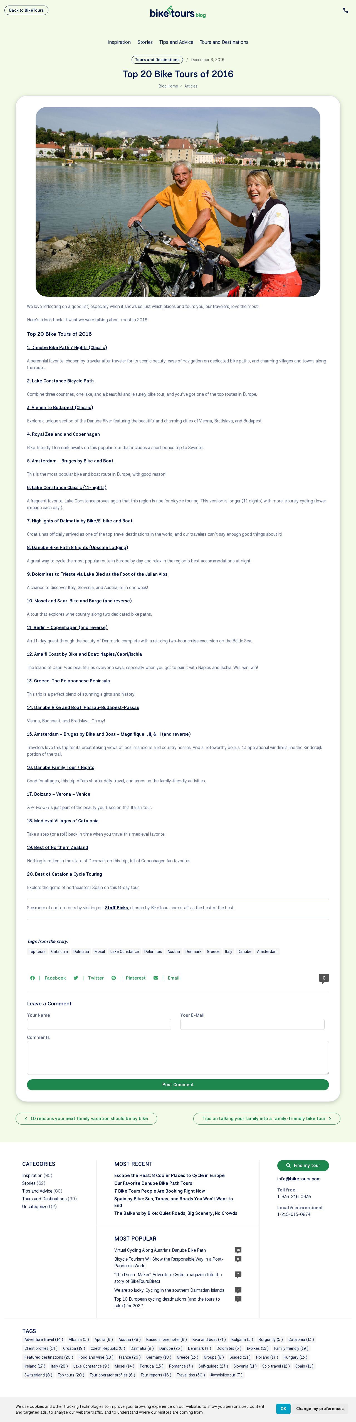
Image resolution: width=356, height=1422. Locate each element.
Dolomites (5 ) (229, 1348)
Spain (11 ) (304, 1366)
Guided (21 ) (240, 1357)
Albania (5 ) (79, 1339)
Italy (228, 951)
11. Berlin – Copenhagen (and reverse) (67, 627)
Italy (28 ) (59, 1366)
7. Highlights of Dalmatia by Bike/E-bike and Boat (80, 521)
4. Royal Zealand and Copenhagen (63, 434)
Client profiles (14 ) (41, 1348)
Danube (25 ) (170, 1348)
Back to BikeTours (26, 10)
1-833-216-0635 (294, 1197)
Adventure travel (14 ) (43, 1339)
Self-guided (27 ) (213, 1366)
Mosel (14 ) (124, 1366)
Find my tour (306, 1165)
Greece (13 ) (187, 1357)
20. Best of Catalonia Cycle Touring (64, 874)
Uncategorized (36, 1207)
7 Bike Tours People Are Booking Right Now (159, 1191)
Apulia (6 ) (104, 1339)
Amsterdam (267, 951)
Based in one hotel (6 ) (166, 1339)
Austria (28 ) (129, 1339)
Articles (190, 86)
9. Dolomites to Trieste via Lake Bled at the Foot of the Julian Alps (97, 574)
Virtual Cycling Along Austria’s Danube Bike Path (160, 1250)
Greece (213, 951)
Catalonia (59, 951)
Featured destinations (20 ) (48, 1357)
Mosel (100, 951)
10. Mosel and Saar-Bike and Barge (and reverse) (79, 601)
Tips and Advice (176, 42)
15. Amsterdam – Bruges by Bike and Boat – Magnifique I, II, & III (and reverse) (109, 734)
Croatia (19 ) (74, 1348)
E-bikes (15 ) (258, 1348)
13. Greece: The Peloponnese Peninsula (68, 681)
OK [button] (283, 1408)
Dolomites (153, 951)
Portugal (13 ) (152, 1366)
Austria (173, 951)
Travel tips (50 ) (191, 1375)
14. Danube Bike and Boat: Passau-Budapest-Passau (83, 707)
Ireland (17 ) (34, 1366)
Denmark (193, 951)
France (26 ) (130, 1357)
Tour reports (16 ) (156, 1375)
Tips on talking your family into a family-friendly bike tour (264, 1118)
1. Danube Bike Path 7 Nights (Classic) (67, 348)
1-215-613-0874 (293, 1214)
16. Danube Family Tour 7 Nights (60, 767)
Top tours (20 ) (71, 1375)
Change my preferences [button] (320, 1408)
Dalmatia (81, 951)
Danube (244, 951)
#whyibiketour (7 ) (227, 1375)
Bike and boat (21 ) (209, 1339)
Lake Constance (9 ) (91, 1366)
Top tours (37, 951)
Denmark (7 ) (199, 1348)
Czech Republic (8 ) (108, 1348)
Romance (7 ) (181, 1366)
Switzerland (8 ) (38, 1375)
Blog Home (168, 86)
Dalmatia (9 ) (142, 1348)
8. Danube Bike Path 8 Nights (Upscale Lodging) (77, 547)
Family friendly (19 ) (291, 1348)
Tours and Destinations (224, 42)
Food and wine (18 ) (96, 1357)
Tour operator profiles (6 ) (112, 1375)
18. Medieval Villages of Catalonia (63, 821)
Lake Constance (124, 951)
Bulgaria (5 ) (242, 1339)
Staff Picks (116, 908)
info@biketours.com (299, 1179)
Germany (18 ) (158, 1357)
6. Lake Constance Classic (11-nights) (67, 487)
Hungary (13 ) (295, 1357)
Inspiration (119, 42)
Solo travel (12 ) (276, 1366)
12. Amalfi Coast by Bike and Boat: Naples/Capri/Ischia (84, 654)
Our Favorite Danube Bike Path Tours (153, 1183)
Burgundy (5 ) (271, 1339)
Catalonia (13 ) (301, 1339)
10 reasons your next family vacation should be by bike (88, 1118)
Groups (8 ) (214, 1357)
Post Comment (178, 1085)
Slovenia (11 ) (245, 1366)
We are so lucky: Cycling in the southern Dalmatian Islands (169, 1290)
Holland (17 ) (267, 1357)
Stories (145, 42)
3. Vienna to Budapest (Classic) (60, 407)
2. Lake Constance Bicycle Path (60, 381)
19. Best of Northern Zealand (57, 847)
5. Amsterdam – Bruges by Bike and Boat (71, 461)
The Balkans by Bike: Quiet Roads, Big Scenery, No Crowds (175, 1213)
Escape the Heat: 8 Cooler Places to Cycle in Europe (169, 1175)
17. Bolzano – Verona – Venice (58, 794)
